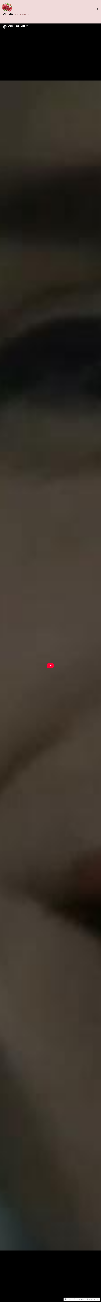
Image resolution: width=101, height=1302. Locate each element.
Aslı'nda (8, 14)
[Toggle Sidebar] (97, 9)
